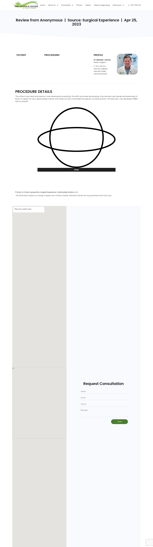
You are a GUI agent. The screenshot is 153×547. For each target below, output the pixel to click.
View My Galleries (101, 69)
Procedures (66, 5)
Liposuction (35, 192)
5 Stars (18, 192)
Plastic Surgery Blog (102, 5)
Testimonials (62, 192)
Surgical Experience (48, 192)
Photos (79, 5)
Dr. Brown (26, 192)
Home (42, 5)
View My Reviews (100, 74)
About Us (51, 5)
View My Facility (100, 71)
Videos (88, 5)
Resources (117, 5)
